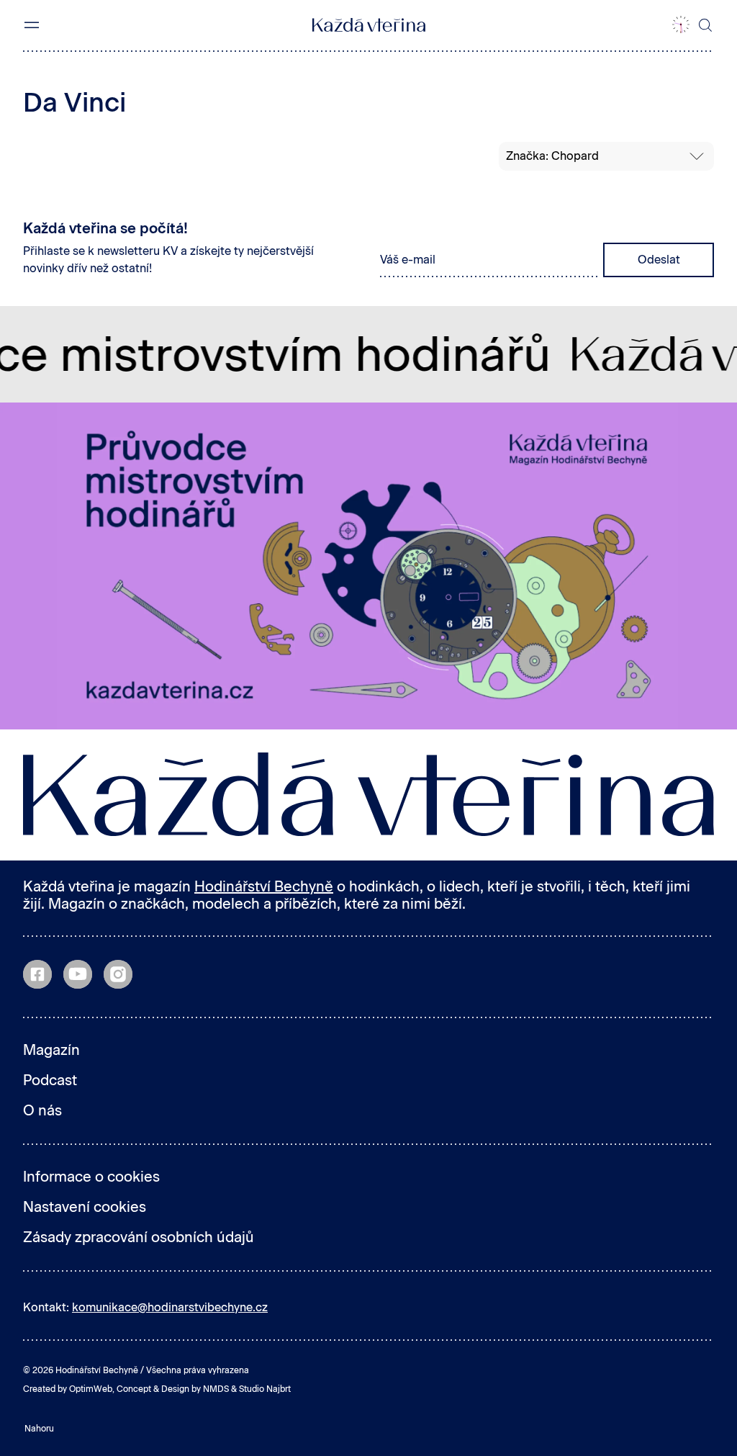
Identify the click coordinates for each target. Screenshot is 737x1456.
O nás (42, 1110)
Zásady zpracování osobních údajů (138, 1237)
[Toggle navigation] (31, 25)
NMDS (216, 1389)
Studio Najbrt (265, 1389)
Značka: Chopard (552, 156)
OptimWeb (90, 1389)
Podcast (50, 1080)
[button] (680, 25)
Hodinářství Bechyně (263, 886)
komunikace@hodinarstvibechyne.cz (170, 1307)
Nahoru (39, 1429)
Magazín (51, 1050)
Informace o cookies (91, 1176)
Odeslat (659, 259)
